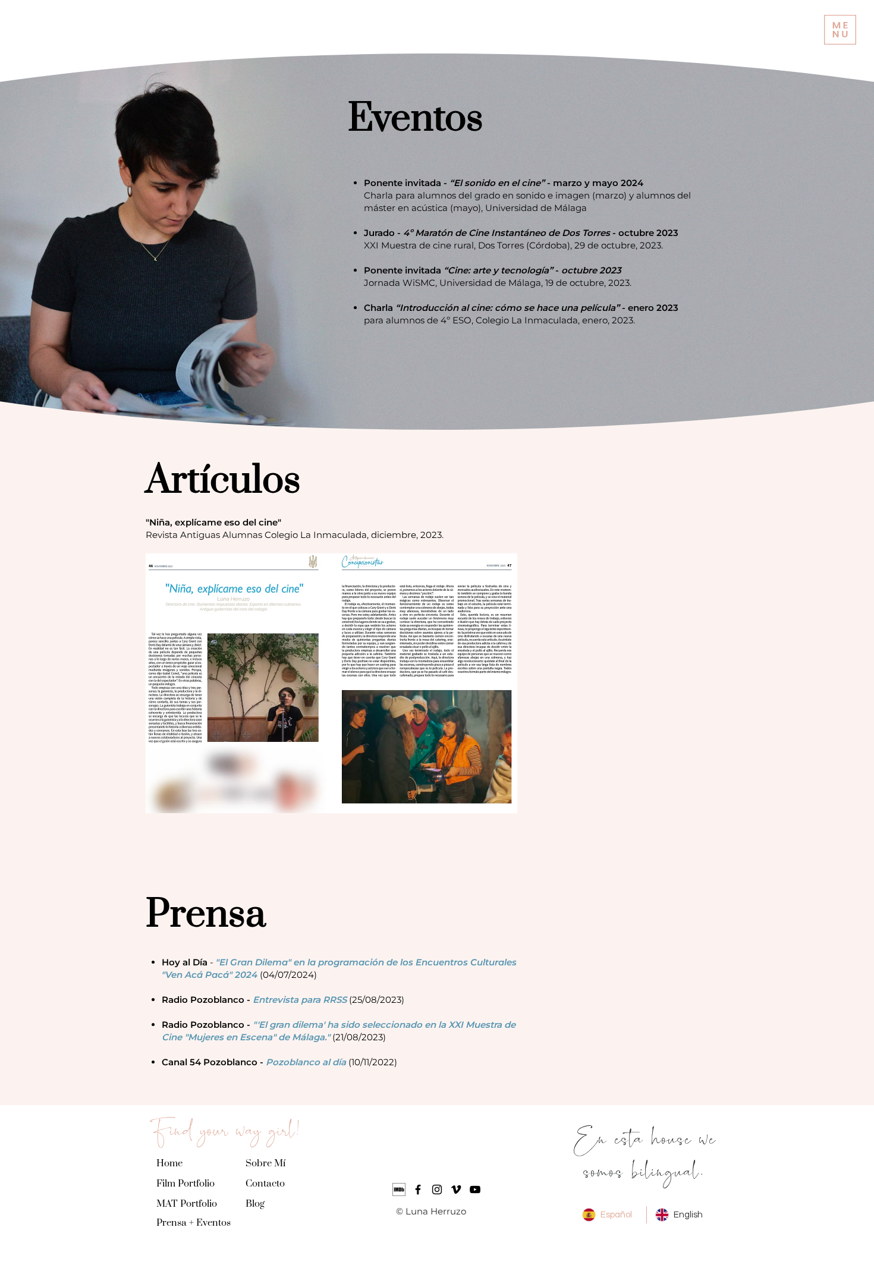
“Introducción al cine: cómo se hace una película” (507, 307)
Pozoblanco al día (306, 1062)
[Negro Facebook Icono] (418, 1189)
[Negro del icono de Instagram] (437, 1189)
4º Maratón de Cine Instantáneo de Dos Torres (506, 232)
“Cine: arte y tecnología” (499, 270)
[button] (840, 30)
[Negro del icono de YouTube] (475, 1189)
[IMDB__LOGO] (398, 1189)
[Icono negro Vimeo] (456, 1189)
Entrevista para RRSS (300, 999)
